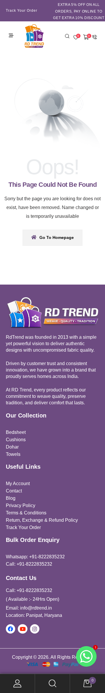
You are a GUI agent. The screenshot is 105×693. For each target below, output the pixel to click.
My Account (17, 683)
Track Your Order (21, 10)
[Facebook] (10, 629)
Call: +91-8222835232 (29, 564)
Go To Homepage (56, 237)
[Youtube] (22, 629)
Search (52, 683)
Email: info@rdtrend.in (29, 607)
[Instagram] (34, 629)
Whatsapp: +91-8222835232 (35, 556)
